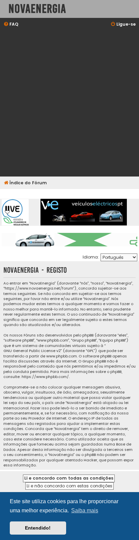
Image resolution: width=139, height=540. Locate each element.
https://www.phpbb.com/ (45, 376)
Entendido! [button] (38, 528)
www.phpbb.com (61, 356)
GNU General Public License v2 (32, 350)
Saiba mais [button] (84, 510)
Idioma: (91, 257)
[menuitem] (10, 24)
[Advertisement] (69, 102)
